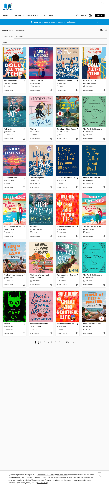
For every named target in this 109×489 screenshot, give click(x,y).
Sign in (99, 15)
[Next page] (73, 342)
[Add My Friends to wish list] (24, 139)
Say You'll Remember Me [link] (12, 226)
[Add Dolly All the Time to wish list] (24, 90)
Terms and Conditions (45, 475)
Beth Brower (89, 132)
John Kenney (62, 180)
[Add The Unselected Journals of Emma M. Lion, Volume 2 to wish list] (103, 285)
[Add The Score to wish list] (50, 139)
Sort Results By (7, 37)
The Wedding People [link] (64, 80)
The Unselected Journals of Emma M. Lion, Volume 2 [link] (93, 275)
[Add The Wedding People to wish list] (77, 90)
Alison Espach (63, 83)
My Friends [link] (8, 129)
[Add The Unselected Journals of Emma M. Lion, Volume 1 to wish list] (103, 139)
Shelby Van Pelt (63, 132)
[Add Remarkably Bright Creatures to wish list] (77, 139)
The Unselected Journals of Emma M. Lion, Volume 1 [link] (93, 129)
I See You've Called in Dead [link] (66, 178)
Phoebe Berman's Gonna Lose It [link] (40, 324)
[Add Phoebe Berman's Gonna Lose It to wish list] (50, 333)
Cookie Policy (42, 483)
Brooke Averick (36, 326)
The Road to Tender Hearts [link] (39, 275)
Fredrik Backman (10, 132)
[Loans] (90, 16)
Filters (5, 43)
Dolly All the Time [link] (10, 80)
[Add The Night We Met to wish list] (50, 90)
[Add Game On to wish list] (24, 333)
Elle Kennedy (36, 132)
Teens (50, 15)
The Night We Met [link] (36, 80)
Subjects (6, 15)
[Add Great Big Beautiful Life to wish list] (77, 236)
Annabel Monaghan (11, 83)
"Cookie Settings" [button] (37, 480)
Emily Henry (62, 229)
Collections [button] (17, 15)
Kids (43, 15)
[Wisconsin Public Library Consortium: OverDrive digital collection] (7, 7)
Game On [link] (7, 324)
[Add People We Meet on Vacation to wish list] (24, 285)
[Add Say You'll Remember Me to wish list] (24, 236)
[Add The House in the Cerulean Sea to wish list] (77, 285)
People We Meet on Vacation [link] (13, 275)
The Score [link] (33, 129)
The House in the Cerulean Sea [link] (66, 275)
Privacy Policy (62, 475)
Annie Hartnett (36, 278)
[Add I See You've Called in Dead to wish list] (77, 187)
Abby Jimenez (36, 83)
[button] (80, 16)
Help (102, 3)
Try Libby (34, 22)
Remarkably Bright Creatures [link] (66, 129)
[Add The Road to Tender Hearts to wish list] (50, 285)
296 (68, 342)
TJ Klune (61, 278)
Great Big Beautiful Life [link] (65, 226)
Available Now (32, 15)
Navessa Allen (9, 326)
